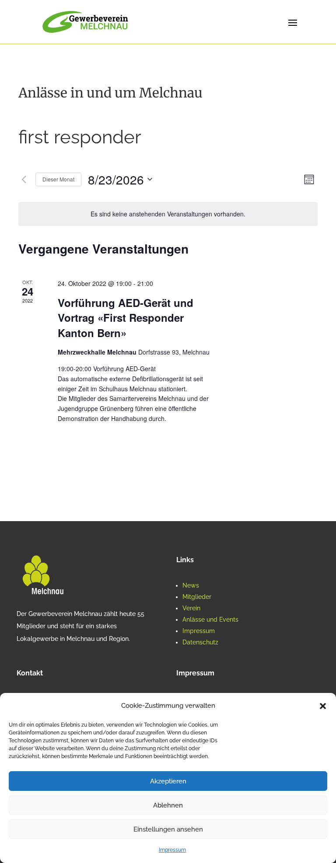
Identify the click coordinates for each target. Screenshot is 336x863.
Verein (191, 608)
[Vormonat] (23, 179)
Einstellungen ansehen (168, 829)
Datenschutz (200, 642)
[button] (322, 706)
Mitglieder (196, 596)
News (190, 585)
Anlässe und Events (210, 619)
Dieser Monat (58, 179)
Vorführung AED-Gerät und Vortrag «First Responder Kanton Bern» (125, 317)
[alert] (168, 214)
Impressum (172, 850)
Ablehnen (168, 805)
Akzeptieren (168, 781)
